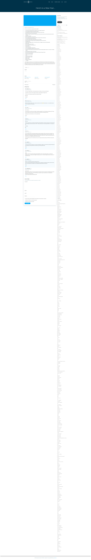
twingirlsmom (28, 168)
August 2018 (58, 60)
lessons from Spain (59, 390)
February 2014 (59, 102)
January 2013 (58, 116)
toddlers (58, 536)
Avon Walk (58, 232)
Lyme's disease (59, 404)
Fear (57, 311)
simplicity (58, 501)
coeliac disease (59, 271)
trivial (57, 539)
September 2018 (59, 59)
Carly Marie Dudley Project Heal (61, 259)
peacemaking (58, 445)
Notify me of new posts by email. (29, 201)
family (58, 310)
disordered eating (59, 292)
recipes (58, 470)
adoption (58, 224)
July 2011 (58, 133)
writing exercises (59, 550)
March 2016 (58, 77)
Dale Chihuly (58, 286)
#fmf (57, 201)
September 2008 (59, 169)
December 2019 (59, 49)
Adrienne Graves (27, 27)
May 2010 (58, 147)
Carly (27, 107)
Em (57, 299)
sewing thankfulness (59, 495)
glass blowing (58, 333)
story (57, 512)
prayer (58, 455)
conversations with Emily (60, 278)
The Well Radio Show (59, 529)
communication (59, 273)
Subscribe (59, 22)
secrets (58, 489)
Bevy (57, 242)
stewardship (58, 510)
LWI (57, 403)
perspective (58, 448)
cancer (58, 257)
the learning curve (59, 525)
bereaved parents (59, 241)
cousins (58, 281)
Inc (57, 374)
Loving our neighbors (59, 402)
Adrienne (27, 150)
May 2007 (58, 186)
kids (57, 387)
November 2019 (59, 50)
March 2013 (58, 114)
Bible (57, 243)
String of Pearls (59, 514)
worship (58, 549)
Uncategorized (29, 81)
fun (57, 326)
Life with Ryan (59, 393)
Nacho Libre (58, 421)
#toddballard (58, 216)
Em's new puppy (59, 300)
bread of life (58, 253)
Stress (58, 513)
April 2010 (58, 148)
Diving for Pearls (59, 293)
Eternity (58, 305)
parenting (58, 442)
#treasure (58, 217)
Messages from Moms (60, 408)
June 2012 (58, 121)
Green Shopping (59, 347)
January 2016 (58, 79)
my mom (58, 419)
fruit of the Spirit (59, 325)
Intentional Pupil (59, 377)
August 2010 (58, 144)
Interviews (58, 378)
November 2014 (59, 92)
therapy (58, 530)
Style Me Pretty (59, 515)
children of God (59, 266)
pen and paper (59, 447)
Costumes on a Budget (60, 279)
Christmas (58, 269)
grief (57, 348)
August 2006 (58, 196)
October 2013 (58, 106)
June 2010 (58, 146)
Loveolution (58, 401)
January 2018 (58, 64)
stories (58, 511)
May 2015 (58, 87)
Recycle (58, 471)
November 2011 (59, 129)
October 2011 (58, 130)
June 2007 (58, 185)
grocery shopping (59, 350)
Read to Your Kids (59, 468)
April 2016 (58, 76)
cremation (58, 284)
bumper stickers (59, 255)
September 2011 (59, 131)
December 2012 (59, 117)
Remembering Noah (59, 473)
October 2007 (58, 181)
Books (58, 252)
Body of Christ (59, 251)
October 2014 (58, 93)
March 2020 (58, 48)
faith (57, 307)
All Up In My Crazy (59, 226)
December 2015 (59, 80)
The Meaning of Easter (60, 527)
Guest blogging (59, 351)
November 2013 (59, 105)
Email (26, 193)
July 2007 (58, 184)
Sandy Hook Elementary (60, 486)
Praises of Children (59, 454)
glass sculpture (59, 334)
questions (58, 460)
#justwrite (58, 205)
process (58, 457)
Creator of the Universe (60, 283)
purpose (58, 459)
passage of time (59, 443)
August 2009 (58, 157)
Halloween (58, 353)
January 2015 (58, 90)
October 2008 (58, 168)
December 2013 (59, 104)
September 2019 (59, 51)
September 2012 (59, 119)
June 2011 (58, 134)
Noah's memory (59, 428)
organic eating (59, 435)
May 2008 (58, 173)
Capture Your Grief (59, 258)
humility (58, 367)
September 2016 (59, 74)
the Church (58, 523)
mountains (58, 417)
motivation (58, 416)
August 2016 (58, 75)
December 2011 (59, 128)
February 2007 (59, 189)
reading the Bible (59, 469)
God (57, 338)
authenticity (58, 231)
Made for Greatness (59, 405)
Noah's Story (58, 430)
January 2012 (58, 127)
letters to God (58, 391)
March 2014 (58, 101)
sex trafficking (58, 497)
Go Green (58, 337)
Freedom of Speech (59, 321)
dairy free (58, 285)
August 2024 (58, 46)
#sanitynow (58, 213)
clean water (58, 270)
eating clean (58, 298)
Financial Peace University (60, 312)
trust (57, 540)
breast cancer (58, 254)
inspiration (58, 376)
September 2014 (59, 94)
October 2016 (58, 73)
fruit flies (58, 324)
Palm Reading (58, 441)
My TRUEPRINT (59, 420)
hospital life (58, 366)
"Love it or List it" (59, 199)
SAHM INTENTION (59, 484)
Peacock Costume (59, 446)
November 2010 (59, 141)
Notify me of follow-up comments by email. (31, 200)
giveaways (58, 332)
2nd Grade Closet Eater (60, 218)
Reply (25, 98)
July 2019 (58, 52)
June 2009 (58, 159)
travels (58, 537)
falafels (58, 309)
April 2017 (58, 67)
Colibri (55, 557)
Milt (27, 118)
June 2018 (58, 61)
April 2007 (58, 187)
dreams (58, 295)
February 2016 (59, 78)
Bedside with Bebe (59, 239)
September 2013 (59, 107)
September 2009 (59, 156)
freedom (58, 320)
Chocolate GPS (59, 268)
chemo (58, 265)
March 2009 (58, 162)
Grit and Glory (58, 349)
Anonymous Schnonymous (60, 228)
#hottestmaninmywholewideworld (61, 203)
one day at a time (59, 433)
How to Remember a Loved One (61, 32)
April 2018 (58, 62)
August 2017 (58, 65)
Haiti (57, 352)
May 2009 (58, 160)
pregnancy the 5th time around (60, 456)
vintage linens (58, 543)
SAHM (58, 483)
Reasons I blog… (37, 77)
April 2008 (58, 174)
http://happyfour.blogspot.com (43, 92)
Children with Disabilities (60, 267)
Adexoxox (58, 37)
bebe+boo (58, 238)
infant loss (58, 375)
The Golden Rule (59, 28)
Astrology (58, 230)
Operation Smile (59, 434)
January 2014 (58, 103)
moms (58, 414)
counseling (58, 280)
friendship (58, 323)
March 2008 (58, 175)
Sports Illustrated (59, 509)
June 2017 (58, 66)
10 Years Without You (59, 29)
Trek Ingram (58, 538)
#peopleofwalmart (59, 211)
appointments (58, 229)
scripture (58, 487)
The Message (58, 528)
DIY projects (58, 294)
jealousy (58, 379)
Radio (58, 462)
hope (57, 364)
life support (58, 392)
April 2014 (58, 100)
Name (26, 190)
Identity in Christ (59, 373)
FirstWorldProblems (59, 313)
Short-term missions (59, 499)
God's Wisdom (59, 340)
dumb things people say (60, 296)
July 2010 (58, 145)
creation (58, 282)
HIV (57, 360)
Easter (58, 297)
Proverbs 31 (58, 458)
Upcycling (58, 542)
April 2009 (58, 161)
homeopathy (58, 362)
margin (58, 406)
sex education (58, 496)
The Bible (58, 522)
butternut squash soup (59, 256)
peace (58, 444)
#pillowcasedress (59, 212)
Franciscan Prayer (59, 319)
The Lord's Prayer (59, 526)
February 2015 (59, 89)
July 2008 (58, 171)
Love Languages (59, 400)
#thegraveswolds (59, 215)
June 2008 (58, 172)
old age (58, 432)
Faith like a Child (59, 308)
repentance (58, 474)
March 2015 (58, 88)
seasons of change (59, 488)
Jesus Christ (58, 380)
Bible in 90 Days (59, 244)
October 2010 (58, 142)
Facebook (58, 306)
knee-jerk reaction (59, 388)
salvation (58, 485)
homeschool (58, 363)
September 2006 (59, 195)
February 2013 (59, 115)
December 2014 (59, 91)
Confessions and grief (47, 77)
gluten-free (58, 335)
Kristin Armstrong (59, 389)
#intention (58, 204)
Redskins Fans (59, 472)
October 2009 (58, 155)
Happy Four (28, 88)
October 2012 (58, 118)
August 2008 (58, 170)
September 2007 (59, 182)
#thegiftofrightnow (59, 214)
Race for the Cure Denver (60, 461)
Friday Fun (58, 322)
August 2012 (58, 120)
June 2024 (58, 47)
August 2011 (58, 132)
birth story (58, 245)
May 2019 (58, 53)
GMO (57, 336)
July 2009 (58, 158)
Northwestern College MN (60, 431)
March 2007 (58, 188)
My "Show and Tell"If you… (28, 77)
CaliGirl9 (27, 142)
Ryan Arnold (58, 482)
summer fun (58, 516)
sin (57, 502)
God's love (58, 339)
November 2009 (59, 154)
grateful (58, 346)
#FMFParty (58, 202)
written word (58, 551)
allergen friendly (59, 227)
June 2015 (58, 86)
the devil (58, 524)
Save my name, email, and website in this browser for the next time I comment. (35, 198)
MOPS (58, 415)
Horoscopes (58, 365)
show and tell (58, 500)
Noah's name (58, 429)
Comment (26, 181)
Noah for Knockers (59, 427)
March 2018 (58, 63)
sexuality (58, 498)
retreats (58, 475)
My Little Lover (59, 418)
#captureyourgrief (59, 200)
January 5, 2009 (32, 27)
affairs (58, 225)
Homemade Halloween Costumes (61, 361)
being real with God (59, 240)
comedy (58, 272)
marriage (58, 407)
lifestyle (58, 394)
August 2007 (58, 183)
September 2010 (59, 143)
